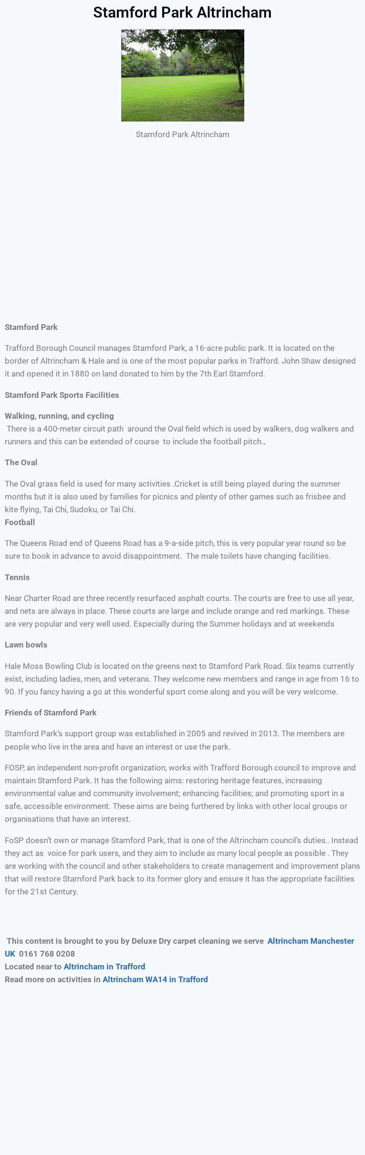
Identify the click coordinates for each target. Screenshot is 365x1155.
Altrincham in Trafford (104, 966)
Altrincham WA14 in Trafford (156, 979)
